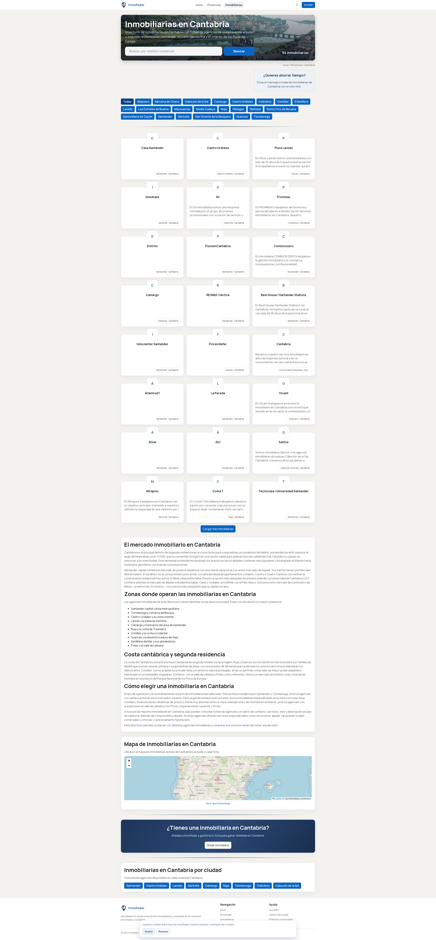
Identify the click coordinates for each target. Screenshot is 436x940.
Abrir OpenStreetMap (218, 803)
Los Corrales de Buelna (153, 109)
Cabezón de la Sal (196, 101)
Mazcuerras (182, 109)
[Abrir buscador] (297, 5)
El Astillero (301, 101)
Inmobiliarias (233, 5)
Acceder (308, 4)
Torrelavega (262, 116)
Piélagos (238, 109)
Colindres (265, 101)
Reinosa (255, 109)
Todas (127, 101)
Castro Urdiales (242, 101)
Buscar (239, 51)
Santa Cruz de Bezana (281, 109)
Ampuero (143, 101)
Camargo (220, 101)
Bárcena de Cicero (167, 101)
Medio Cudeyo (205, 109)
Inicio (199, 5)
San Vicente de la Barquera (213, 116)
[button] (128, 760)
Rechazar (163, 931)
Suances (242, 116)
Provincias (214, 5)
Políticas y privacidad (281, 919)
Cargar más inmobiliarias (218, 529)
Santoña (183, 116)
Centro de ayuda (278, 914)
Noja (224, 109)
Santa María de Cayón (137, 116)
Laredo (128, 109)
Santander (165, 116)
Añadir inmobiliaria (218, 845)
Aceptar (149, 931)
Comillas (283, 101)
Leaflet (277, 798)
